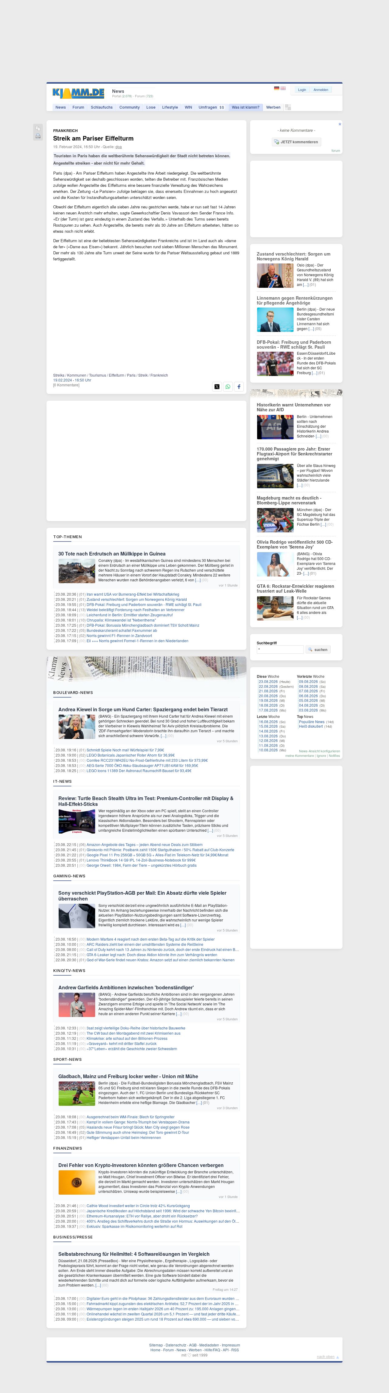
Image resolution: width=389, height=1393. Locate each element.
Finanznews (67, 1148)
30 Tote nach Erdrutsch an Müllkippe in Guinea (112, 553)
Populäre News (312, 721)
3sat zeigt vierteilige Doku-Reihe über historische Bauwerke (136, 1027)
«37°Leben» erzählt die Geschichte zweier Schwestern (132, 1048)
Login (302, 89)
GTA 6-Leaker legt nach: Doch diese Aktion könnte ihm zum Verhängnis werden (152, 954)
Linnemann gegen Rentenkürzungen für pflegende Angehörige (295, 300)
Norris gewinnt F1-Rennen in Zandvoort (119, 635)
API (226, 1349)
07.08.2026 (308, 690)
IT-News (62, 781)
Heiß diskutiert (311, 726)
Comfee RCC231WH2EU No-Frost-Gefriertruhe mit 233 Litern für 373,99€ (147, 760)
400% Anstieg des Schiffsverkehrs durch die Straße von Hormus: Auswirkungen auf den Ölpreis (165, 1221)
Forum (78, 107)
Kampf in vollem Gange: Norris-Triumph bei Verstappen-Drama (138, 1121)
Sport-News (67, 1059)
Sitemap (156, 1344)
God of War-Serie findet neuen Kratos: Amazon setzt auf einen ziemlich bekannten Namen (161, 959)
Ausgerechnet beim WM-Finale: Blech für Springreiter (130, 1116)
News (61, 107)
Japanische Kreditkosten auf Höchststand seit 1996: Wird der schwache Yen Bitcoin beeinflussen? (167, 1210)
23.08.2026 (268, 681)
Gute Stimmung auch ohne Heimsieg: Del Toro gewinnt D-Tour (138, 1132)
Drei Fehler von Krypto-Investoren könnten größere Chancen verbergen (141, 1164)
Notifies (334, 755)
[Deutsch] (277, 88)
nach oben (326, 1356)
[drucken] (38, 136)
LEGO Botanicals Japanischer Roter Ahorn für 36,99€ (131, 754)
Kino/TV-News (69, 970)
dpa (118, 146)
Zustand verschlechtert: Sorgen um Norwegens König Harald (137, 599)
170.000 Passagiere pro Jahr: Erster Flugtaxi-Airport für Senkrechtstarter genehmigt (294, 453)
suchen (321, 649)
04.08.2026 (308, 705)
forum (336, 150)
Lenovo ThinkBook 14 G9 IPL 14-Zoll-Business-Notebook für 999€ (141, 859)
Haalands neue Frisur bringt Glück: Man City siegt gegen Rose (138, 1127)
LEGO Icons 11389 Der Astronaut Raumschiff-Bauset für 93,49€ (139, 770)
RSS (235, 1349)
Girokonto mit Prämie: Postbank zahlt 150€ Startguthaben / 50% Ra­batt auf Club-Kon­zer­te (160, 849)
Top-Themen (67, 536)
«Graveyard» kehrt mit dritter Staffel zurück (122, 1043)
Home (155, 1349)
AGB (193, 1344)
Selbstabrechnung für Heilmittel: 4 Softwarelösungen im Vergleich (134, 1253)
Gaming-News (69, 875)
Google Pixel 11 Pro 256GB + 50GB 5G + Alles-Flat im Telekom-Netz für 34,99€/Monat (157, 854)
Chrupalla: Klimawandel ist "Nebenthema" (121, 619)
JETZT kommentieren (299, 142)
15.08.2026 (268, 726)
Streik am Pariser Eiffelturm (93, 138)
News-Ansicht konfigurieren (319, 750)
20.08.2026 (268, 695)
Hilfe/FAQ (212, 1349)
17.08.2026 (268, 709)
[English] (283, 88)
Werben (273, 107)
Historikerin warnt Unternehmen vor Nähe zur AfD (294, 407)
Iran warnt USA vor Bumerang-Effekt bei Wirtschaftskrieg (133, 594)
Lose (151, 107)
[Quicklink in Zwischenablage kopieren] (38, 129)
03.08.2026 (308, 709)
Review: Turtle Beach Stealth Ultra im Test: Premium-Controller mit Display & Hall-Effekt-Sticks (146, 801)
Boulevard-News (73, 692)
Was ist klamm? (246, 107)
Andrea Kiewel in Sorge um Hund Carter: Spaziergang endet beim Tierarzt (143, 709)
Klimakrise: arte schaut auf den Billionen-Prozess (127, 1038)
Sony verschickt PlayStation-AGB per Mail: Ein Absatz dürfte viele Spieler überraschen (142, 895)
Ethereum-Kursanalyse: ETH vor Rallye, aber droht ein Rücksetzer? (142, 1215)
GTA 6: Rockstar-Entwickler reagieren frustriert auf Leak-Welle (295, 588)
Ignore (321, 755)
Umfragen (211, 107)
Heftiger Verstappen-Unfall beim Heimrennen (124, 1137)
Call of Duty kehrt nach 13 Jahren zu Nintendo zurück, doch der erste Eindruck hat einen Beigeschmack (172, 949)
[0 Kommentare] (66, 384)
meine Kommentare (299, 755)
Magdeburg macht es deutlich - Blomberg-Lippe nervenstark (289, 500)
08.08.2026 (308, 686)
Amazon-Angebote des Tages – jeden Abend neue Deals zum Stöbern (145, 844)
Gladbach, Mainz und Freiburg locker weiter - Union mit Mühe (128, 1076)
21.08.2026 (268, 690)
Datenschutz (176, 1344)
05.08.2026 (308, 700)
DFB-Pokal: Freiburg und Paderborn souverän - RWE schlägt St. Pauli (144, 604)
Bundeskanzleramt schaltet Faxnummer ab (122, 630)
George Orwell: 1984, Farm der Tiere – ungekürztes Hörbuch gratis (142, 865)
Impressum (231, 1344)
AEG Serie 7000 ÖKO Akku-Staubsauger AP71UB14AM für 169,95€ (142, 765)
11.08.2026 (268, 745)
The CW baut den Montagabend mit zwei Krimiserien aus (134, 1033)
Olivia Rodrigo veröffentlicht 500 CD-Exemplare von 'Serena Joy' (295, 544)
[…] (198, 579)
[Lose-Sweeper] (288, 108)
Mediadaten (209, 1344)
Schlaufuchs (102, 107)
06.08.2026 (308, 695)
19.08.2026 (268, 700)
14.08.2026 (268, 730)
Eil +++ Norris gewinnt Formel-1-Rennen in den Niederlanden (137, 640)
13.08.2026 (268, 735)
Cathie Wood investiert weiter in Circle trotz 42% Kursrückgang (138, 1205)
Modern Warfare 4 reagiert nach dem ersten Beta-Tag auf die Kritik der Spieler (151, 939)
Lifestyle (170, 107)
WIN (188, 107)
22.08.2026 (268, 686)
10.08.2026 (268, 749)
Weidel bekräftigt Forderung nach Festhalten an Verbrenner (135, 609)
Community (129, 107)
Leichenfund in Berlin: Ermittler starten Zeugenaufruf (130, 614)
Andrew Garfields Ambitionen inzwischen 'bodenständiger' (126, 987)
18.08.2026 (268, 705)
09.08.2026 (308, 681)
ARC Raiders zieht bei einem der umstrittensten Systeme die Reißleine (145, 944)
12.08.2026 (268, 740)
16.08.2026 (268, 721)
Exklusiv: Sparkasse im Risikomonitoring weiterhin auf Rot (134, 1226)
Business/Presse (73, 1237)
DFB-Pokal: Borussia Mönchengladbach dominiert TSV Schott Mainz (143, 625)
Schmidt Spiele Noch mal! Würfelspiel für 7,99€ (125, 749)
